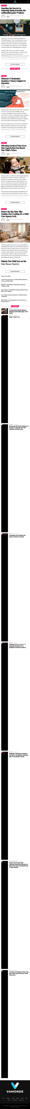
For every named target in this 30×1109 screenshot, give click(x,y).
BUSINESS (8, 1098)
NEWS (26, 1098)
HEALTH (22, 1098)
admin (8, 16)
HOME (3, 1098)
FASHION (13, 1098)
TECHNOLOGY (15, 1100)
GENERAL (17, 1098)
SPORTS (9, 1100)
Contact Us (21, 1100)
